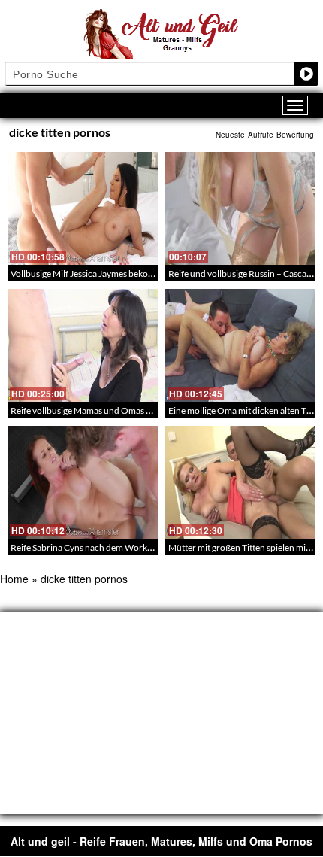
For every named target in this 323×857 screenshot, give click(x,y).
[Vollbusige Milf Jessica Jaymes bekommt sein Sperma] (83, 208)
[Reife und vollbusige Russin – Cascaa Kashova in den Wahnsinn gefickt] (240, 208)
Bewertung (295, 134)
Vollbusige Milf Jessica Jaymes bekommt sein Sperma (113, 273)
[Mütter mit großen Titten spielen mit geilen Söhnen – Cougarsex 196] (240, 482)
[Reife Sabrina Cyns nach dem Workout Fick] (83, 482)
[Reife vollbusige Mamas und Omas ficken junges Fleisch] (83, 345)
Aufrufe (260, 134)
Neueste (230, 134)
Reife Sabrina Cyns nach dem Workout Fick (95, 547)
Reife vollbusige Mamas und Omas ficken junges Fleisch (118, 410)
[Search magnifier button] (306, 74)
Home (14, 578)
